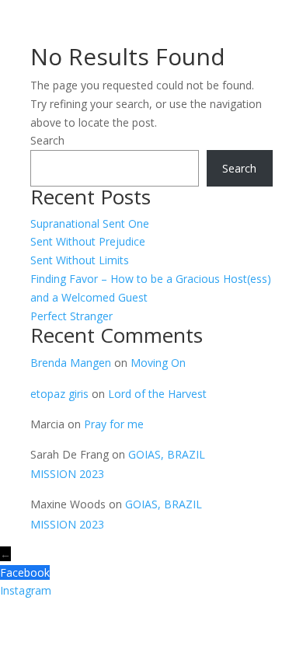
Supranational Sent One (89, 223)
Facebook (25, 572)
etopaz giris (59, 393)
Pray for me (114, 424)
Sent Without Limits (79, 260)
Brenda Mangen (70, 362)
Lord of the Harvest (157, 393)
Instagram (25, 590)
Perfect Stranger (71, 316)
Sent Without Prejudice (87, 241)
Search (47, 140)
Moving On (158, 362)
